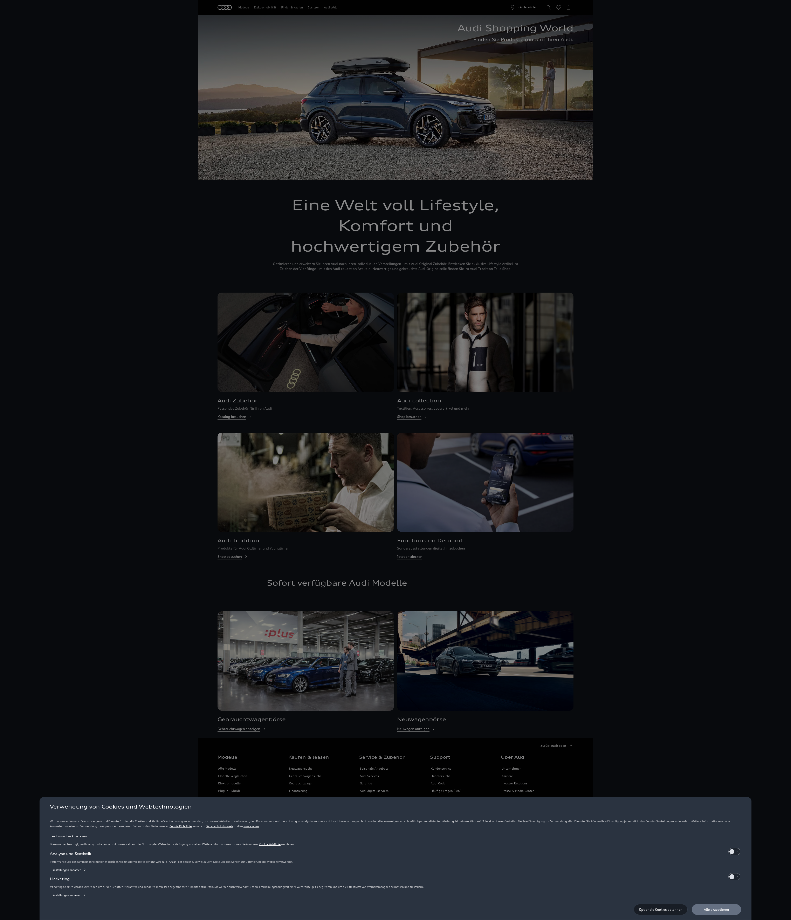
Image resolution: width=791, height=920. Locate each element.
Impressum (251, 826)
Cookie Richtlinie (181, 826)
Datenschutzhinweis (219, 826)
